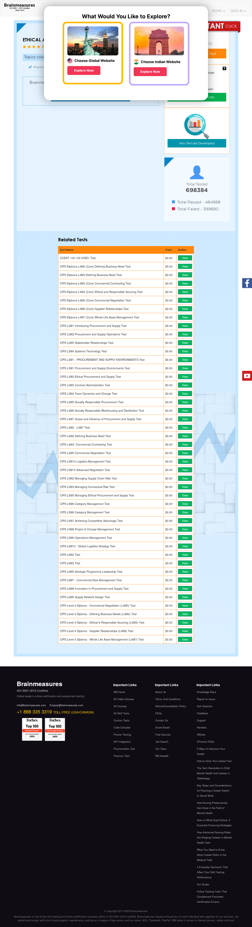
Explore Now (84, 70)
